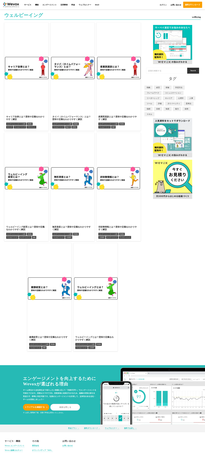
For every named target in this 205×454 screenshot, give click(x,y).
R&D (97, 5)
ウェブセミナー (85, 5)
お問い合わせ (176, 5)
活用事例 (64, 5)
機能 (37, 5)
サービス (27, 5)
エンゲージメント (49, 5)
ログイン (163, 5)
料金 (73, 5)
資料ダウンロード (192, 5)
